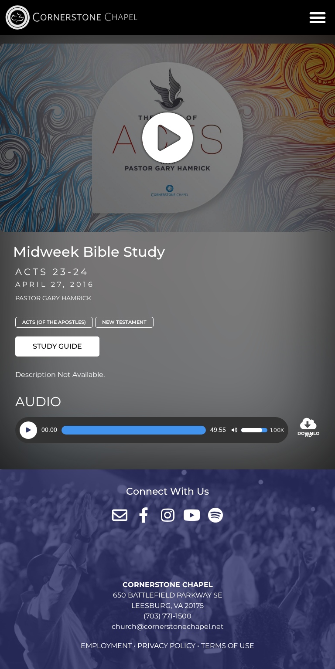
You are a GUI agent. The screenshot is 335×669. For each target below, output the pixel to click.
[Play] (28, 430)
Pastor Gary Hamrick (53, 298)
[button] (317, 17)
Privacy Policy (166, 646)
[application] (152, 430)
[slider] (134, 430)
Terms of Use (227, 646)
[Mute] (234, 430)
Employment (106, 646)
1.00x (277, 430)
